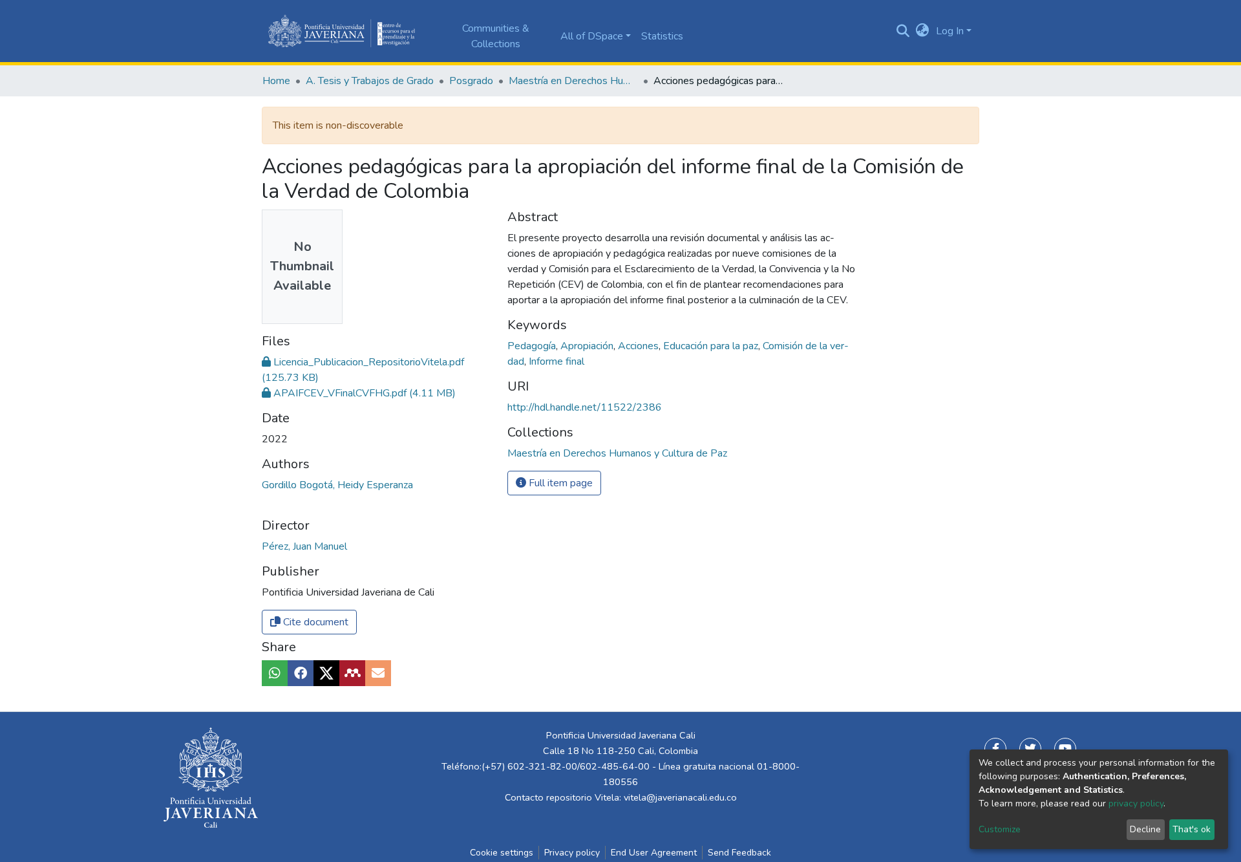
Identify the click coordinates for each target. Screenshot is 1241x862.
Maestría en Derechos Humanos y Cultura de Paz (573, 81)
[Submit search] (903, 31)
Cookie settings (501, 852)
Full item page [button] (559, 483)
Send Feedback (739, 852)
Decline (1145, 829)
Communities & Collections (495, 36)
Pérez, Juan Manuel (304, 546)
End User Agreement (654, 852)
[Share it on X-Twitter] (326, 673)
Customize (1000, 829)
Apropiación (588, 346)
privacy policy (1135, 803)
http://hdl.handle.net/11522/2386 (584, 407)
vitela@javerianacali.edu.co (680, 797)
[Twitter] (1030, 749)
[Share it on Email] (378, 673)
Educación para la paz (712, 346)
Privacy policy (572, 852)
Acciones (639, 346)
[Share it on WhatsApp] (275, 673)
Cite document (314, 622)
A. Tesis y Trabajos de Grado (370, 81)
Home (276, 81)
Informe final (556, 361)
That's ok (1191, 829)
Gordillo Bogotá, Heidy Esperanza (337, 485)
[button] (922, 31)
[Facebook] (995, 749)
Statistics (662, 36)
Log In (950, 31)
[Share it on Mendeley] (352, 673)
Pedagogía (532, 346)
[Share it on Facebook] (300, 673)
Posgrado (471, 81)
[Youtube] (1065, 749)
